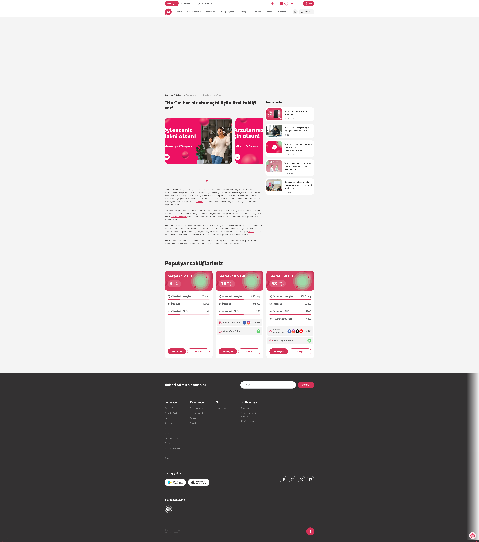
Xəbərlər (270, 12)
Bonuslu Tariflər (172, 413)
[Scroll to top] (310, 531)
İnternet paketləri (194, 12)
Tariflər (178, 12)
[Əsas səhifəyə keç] (168, 11)
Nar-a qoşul (170, 433)
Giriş (310, 3)
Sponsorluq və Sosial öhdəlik (250, 414)
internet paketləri (179, 217)
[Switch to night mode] (281, 3)
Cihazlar (282, 12)
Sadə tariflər (170, 408)
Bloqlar (168, 458)
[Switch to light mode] (285, 3)
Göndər (306, 385)
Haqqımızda (221, 408)
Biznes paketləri (197, 408)
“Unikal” (199, 202)
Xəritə (218, 413)
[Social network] (283, 479)
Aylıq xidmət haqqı (172, 438)
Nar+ (167, 428)
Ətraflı (198, 351)
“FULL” (251, 232)
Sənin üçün (171, 3)
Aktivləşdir (177, 351)
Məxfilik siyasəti (247, 421)
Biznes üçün (186, 3)
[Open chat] (472, 535)
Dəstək (168, 443)
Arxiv (167, 453)
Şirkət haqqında (205, 3)
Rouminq (259, 12)
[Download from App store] (175, 482)
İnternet (168, 418)
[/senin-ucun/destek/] (272, 3)
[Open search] (295, 11)
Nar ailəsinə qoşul (172, 448)
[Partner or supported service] (168, 509)
